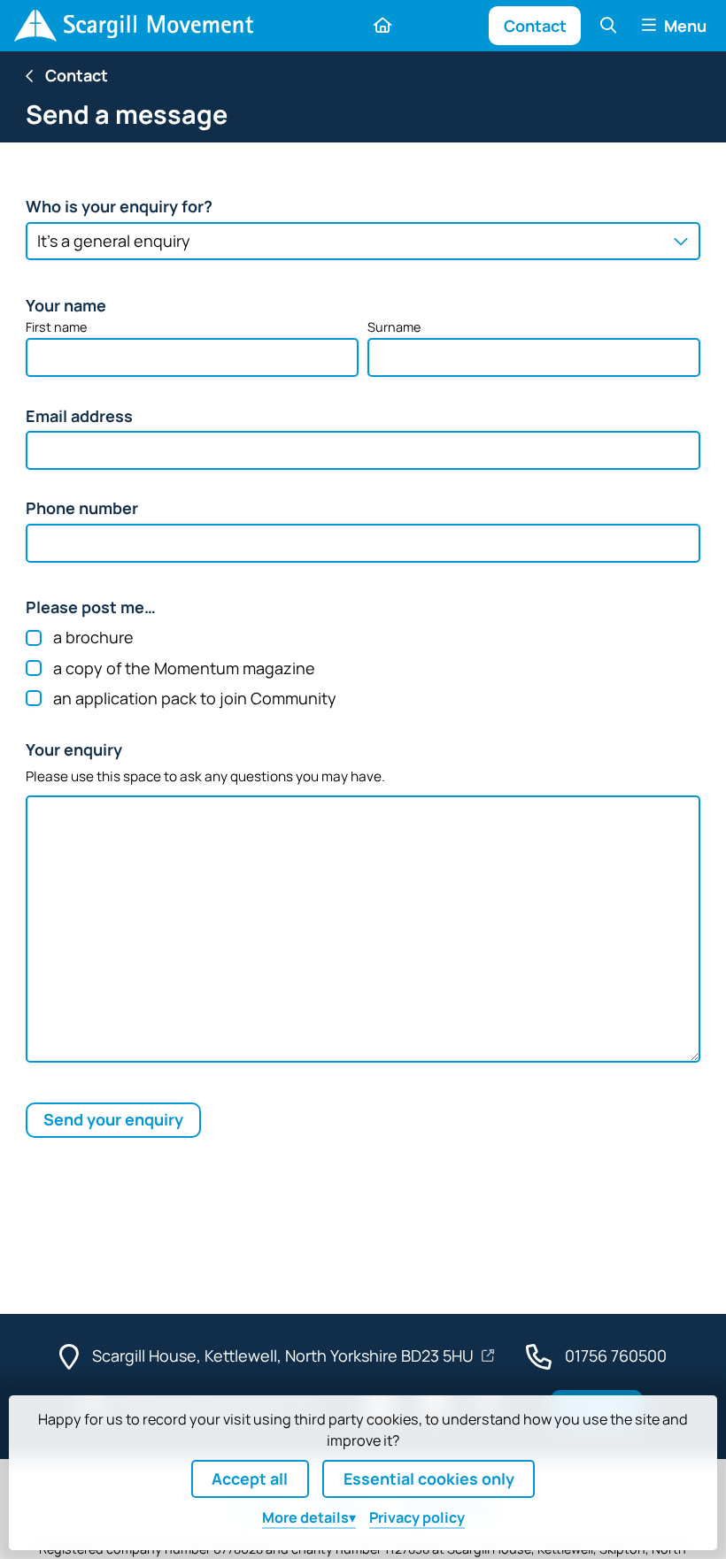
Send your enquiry (113, 1119)
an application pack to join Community (194, 698)
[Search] (608, 25)
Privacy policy (417, 1517)
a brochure (93, 638)
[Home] (133, 26)
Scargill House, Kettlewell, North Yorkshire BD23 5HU (284, 1355)
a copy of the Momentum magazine (184, 668)
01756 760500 (616, 1355)
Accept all (250, 1478)
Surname (394, 327)
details (305, 1517)
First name (56, 327)
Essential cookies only (429, 1478)
